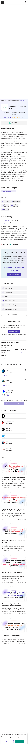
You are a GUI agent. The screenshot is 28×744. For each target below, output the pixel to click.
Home (2, 100)
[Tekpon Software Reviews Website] (2, 2)
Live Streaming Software (12, 100)
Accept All (19, 742)
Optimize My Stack (14, 274)
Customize (9, 742)
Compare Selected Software (14, 404)
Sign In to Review (14, 331)
